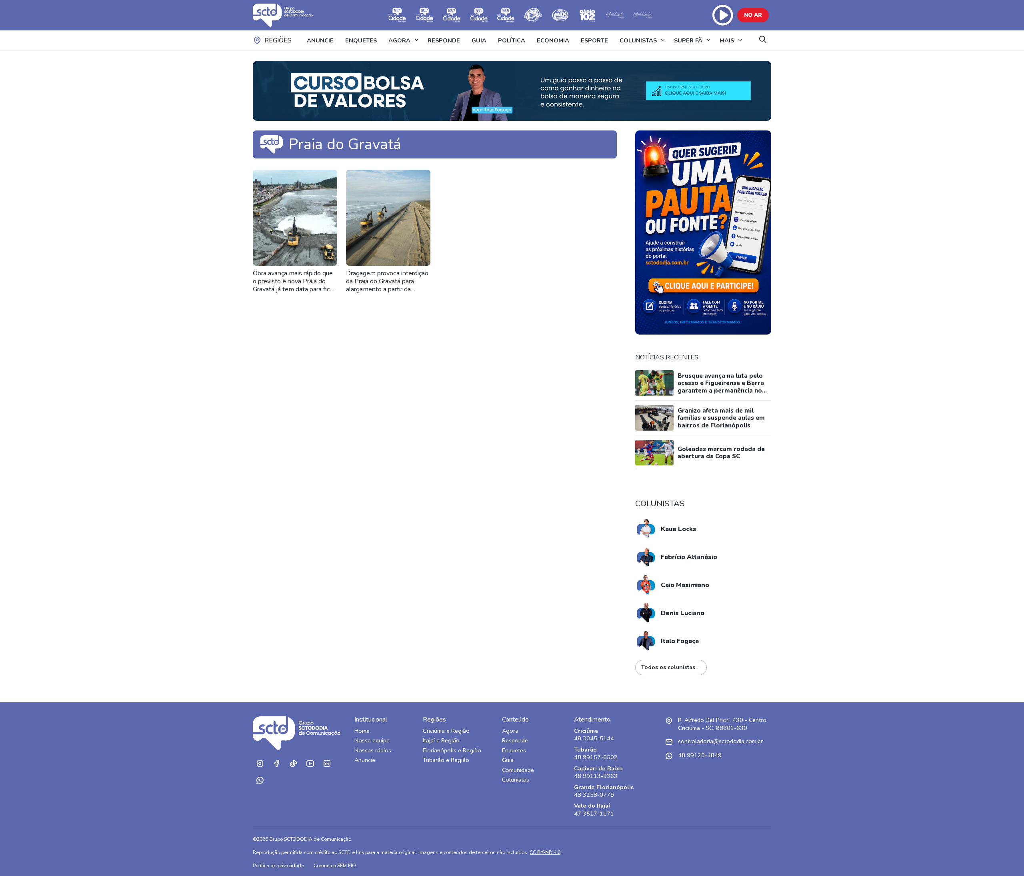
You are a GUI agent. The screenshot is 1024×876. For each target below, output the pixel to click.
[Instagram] (259, 763)
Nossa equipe (372, 740)
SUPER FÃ (688, 40)
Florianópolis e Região (452, 750)
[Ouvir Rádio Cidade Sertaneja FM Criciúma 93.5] (506, 15)
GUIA (479, 40)
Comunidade (518, 770)
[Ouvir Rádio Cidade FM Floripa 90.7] (424, 15)
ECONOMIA (553, 40)
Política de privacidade (278, 865)
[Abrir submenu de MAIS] (740, 40)
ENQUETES (361, 40)
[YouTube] (310, 763)
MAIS (727, 40)
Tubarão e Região (446, 760)
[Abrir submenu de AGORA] (416, 40)
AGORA (399, 40)
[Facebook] (276, 763)
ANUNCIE (320, 40)
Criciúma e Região (446, 731)
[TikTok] (293, 763)
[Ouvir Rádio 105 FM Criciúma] (533, 15)
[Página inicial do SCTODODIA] (291, 15)
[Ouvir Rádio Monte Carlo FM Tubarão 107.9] (614, 15)
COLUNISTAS (638, 40)
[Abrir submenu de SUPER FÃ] (708, 40)
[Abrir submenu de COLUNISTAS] (663, 40)
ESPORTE (594, 40)
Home (362, 731)
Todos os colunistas (671, 667)
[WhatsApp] (259, 780)
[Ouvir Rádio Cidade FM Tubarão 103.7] (451, 15)
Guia (508, 760)
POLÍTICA (511, 40)
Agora (510, 731)
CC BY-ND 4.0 (545, 852)
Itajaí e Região (441, 740)
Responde (515, 740)
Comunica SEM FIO (335, 865)
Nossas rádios (372, 750)
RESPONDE (444, 40)
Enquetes (514, 750)
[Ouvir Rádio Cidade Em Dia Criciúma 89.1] (478, 15)
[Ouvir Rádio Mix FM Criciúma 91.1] (560, 15)
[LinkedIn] (327, 763)
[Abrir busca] (762, 40)
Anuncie (364, 760)
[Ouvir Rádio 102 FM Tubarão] (587, 15)
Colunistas (515, 780)
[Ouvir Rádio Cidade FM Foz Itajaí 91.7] (397, 15)
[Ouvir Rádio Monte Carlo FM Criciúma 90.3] (642, 15)
